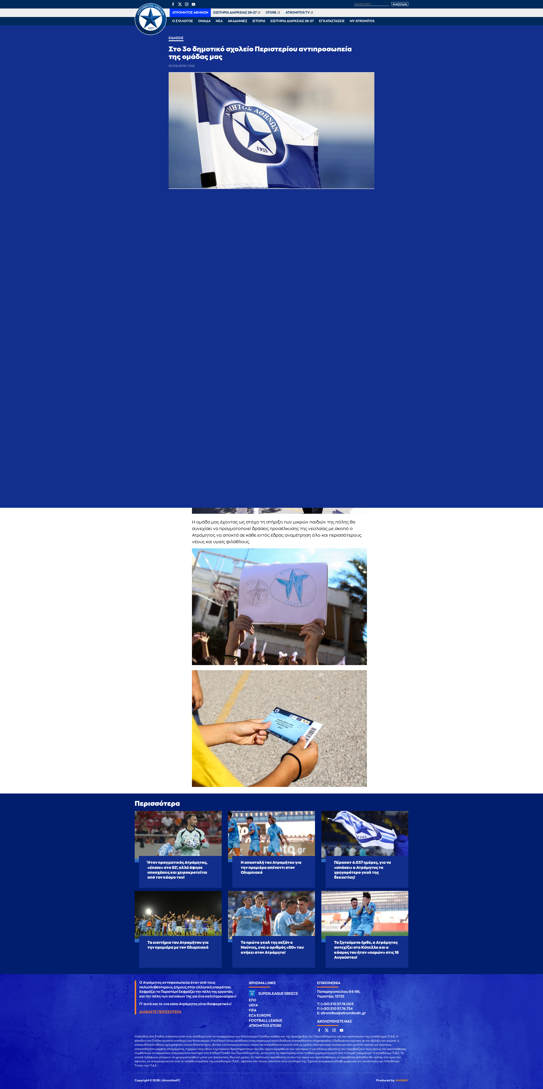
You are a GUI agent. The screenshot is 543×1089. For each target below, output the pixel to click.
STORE (271, 12)
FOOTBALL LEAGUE (265, 1020)
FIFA (252, 1010)
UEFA (253, 1005)
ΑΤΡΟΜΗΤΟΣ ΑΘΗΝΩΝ (190, 12)
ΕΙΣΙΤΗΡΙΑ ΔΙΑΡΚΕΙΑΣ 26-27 (235, 12)
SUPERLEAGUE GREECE (278, 993)
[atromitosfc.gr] (151, 34)
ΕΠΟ (252, 1000)
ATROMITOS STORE (265, 1025)
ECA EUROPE (260, 1015)
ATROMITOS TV (297, 12)
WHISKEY (401, 1080)
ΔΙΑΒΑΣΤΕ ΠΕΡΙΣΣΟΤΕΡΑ (160, 1012)
